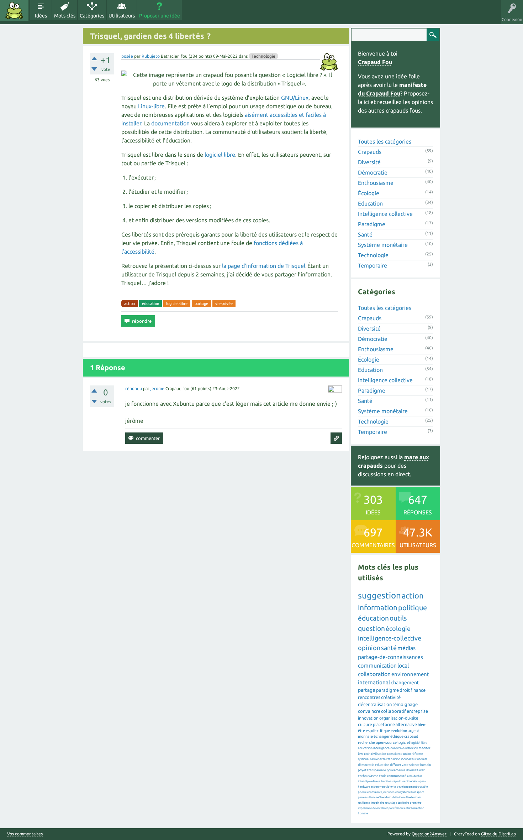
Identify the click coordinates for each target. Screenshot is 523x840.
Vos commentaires (25, 834)
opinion (369, 647)
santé (389, 647)
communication (377, 665)
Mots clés (64, 16)
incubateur (408, 759)
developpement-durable (412, 786)
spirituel (363, 759)
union (407, 754)
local (403, 665)
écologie (398, 628)
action (129, 303)
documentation (170, 123)
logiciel (403, 742)
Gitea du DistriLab (498, 833)
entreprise (417, 711)
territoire (403, 802)
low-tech (364, 754)
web (422, 770)
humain (425, 765)
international (374, 682)
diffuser (395, 765)
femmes (400, 808)
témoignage (405, 704)
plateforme (384, 724)
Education (370, 203)
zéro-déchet (414, 776)
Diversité (369, 162)
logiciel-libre (176, 303)
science (414, 765)
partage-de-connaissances (390, 657)
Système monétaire (383, 245)
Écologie (368, 193)
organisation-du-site (398, 718)
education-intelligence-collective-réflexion (388, 748)
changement (405, 682)
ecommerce (374, 792)
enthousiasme (368, 776)
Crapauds (369, 152)
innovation (368, 718)
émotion (386, 781)
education (382, 765)
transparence (376, 770)
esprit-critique (378, 730)
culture (365, 724)
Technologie (263, 56)
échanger (382, 736)
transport (417, 792)
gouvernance (396, 770)
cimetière (411, 781)
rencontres (369, 697)
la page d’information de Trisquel (263, 266)
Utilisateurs (122, 16)
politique (412, 607)
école (382, 776)
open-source (386, 742)
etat (408, 808)
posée (127, 56)
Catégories (92, 16)
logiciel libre (220, 154)
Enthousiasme (375, 183)
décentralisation (375, 704)
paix (391, 808)
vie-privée (224, 303)
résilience (364, 802)
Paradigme (371, 224)
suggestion (379, 595)
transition (393, 759)
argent (413, 730)
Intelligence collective (385, 214)
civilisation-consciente (386, 754)
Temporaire (372, 265)
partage (201, 303)
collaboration (374, 674)
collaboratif (393, 711)
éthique (396, 736)
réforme (417, 754)
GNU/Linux (294, 97)
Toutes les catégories (384, 141)
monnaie (365, 736)
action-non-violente (383, 786)
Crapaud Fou (375, 62)
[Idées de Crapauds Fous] (14, 10)
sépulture (398, 781)
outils (398, 618)
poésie (362, 792)
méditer (424, 748)
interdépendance (369, 781)
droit (405, 690)
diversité (412, 770)
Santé (365, 234)
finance (418, 690)
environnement (410, 674)
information (377, 607)
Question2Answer (429, 833)
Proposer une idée (159, 16)
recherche (366, 742)
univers (422, 759)
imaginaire (377, 802)
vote (405, 765)
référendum (383, 797)
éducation (150, 303)
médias (406, 648)
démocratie (366, 765)
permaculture (366, 797)
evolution (399, 730)
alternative (406, 724)
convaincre (369, 711)
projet (362, 770)
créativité (391, 697)
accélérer (382, 808)
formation (417, 808)
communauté (396, 776)
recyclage (391, 802)
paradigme (387, 690)
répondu (133, 388)
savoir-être (378, 759)
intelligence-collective (389, 638)
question (371, 628)
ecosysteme (403, 792)
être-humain (413, 797)
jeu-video (389, 792)
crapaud (411, 736)
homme (363, 813)
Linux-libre (151, 106)
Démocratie (372, 172)
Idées (41, 16)
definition (398, 797)
